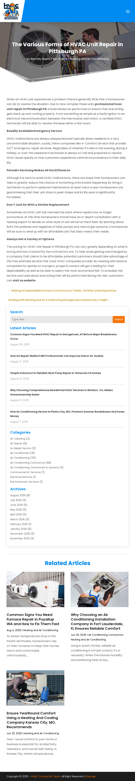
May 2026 (16, 509)
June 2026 (16, 505)
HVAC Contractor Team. (46, 776)
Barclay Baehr (40, 59)
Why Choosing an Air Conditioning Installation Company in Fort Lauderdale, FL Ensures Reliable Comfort (97, 621)
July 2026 (16, 500)
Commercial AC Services (25, 472)
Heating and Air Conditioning (89, 59)
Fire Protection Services (24, 482)
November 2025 (20, 538)
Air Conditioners (20, 453)
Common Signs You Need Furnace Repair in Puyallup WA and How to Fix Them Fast (33, 619)
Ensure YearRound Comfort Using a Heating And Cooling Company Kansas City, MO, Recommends (32, 720)
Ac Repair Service (20, 448)
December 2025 (20, 533)
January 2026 (18, 529)
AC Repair (16, 443)
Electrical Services (21, 477)
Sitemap (90, 776)
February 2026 (19, 524)
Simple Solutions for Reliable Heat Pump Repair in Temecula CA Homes (55, 373)
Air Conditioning (20, 458)
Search (118, 319)
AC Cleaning (17, 438)
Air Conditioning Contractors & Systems (34, 467)
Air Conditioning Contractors (27, 462)
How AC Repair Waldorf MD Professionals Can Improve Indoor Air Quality (56, 356)
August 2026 (17, 495)
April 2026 (16, 514)
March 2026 (17, 519)
